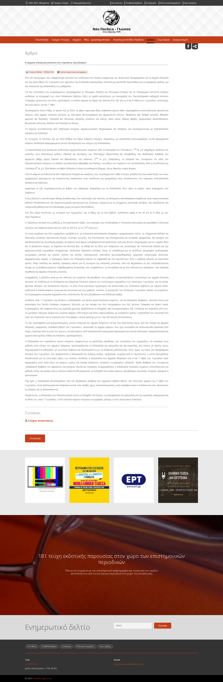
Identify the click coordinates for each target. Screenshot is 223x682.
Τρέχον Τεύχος (60, 39)
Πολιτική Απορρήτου (170, 3)
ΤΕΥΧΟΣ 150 (41, 72)
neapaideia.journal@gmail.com (129, 664)
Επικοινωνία (111, 46)
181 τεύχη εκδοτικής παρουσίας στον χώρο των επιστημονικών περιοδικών (111, 558)
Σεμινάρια (163, 39)
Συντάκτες (117, 3)
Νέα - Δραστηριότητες (97, 39)
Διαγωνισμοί (180, 39)
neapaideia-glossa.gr (42, 678)
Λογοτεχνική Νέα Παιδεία (128, 39)
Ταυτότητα (41, 39)
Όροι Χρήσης (190, 3)
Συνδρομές (151, 3)
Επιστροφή (35, 438)
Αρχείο (77, 39)
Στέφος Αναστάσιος (40, 420)
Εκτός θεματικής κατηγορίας (73, 72)
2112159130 (31, 664)
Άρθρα (150, 39)
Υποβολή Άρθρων (134, 3)
